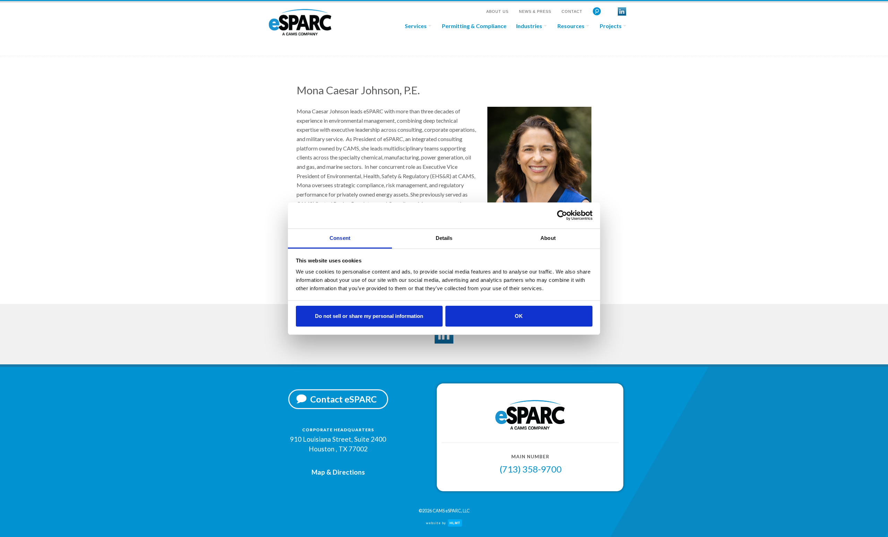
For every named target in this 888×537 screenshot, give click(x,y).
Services (416, 26)
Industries (529, 26)
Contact (572, 11)
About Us (497, 11)
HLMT (455, 523)
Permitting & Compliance (474, 26)
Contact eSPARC (343, 399)
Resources (570, 26)
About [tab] (548, 238)
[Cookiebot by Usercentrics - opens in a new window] (562, 215)
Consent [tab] (340, 238)
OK (519, 316)
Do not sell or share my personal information (369, 316)
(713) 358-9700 (531, 469)
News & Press (535, 11)
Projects (611, 26)
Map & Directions (338, 472)
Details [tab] (444, 238)
